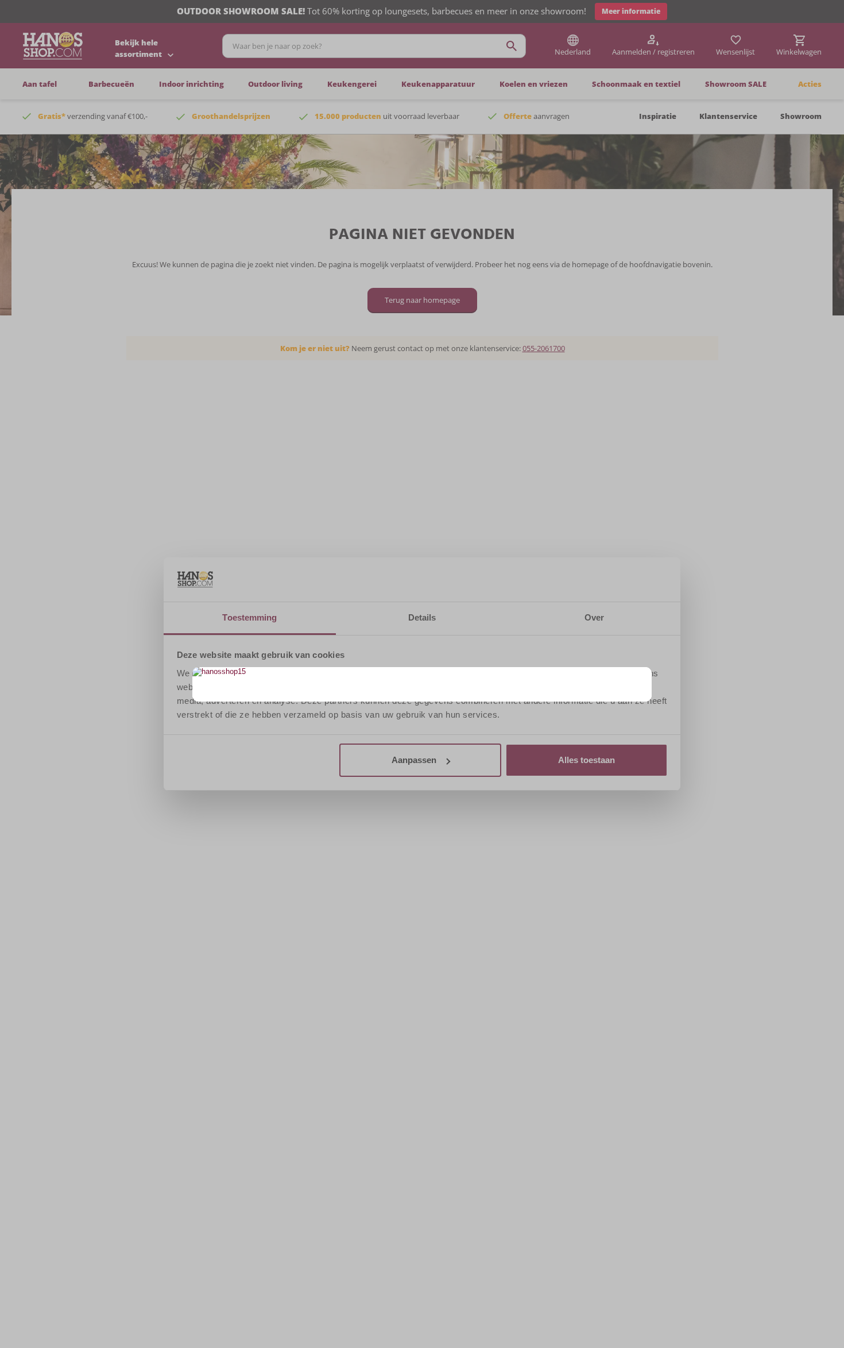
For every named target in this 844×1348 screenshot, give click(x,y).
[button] (642, 677)
